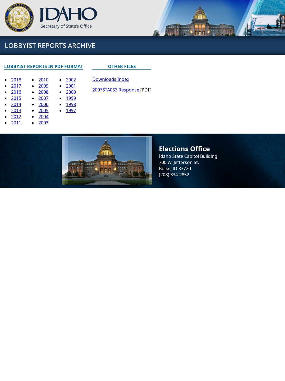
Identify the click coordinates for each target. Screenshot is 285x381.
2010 (43, 80)
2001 (71, 86)
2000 (71, 92)
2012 (16, 117)
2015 (16, 98)
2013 (16, 110)
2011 (16, 123)
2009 (43, 86)
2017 (16, 86)
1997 (71, 110)
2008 (43, 92)
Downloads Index (110, 79)
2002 (71, 80)
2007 (43, 98)
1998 (71, 104)
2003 (43, 123)
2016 (16, 92)
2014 (16, 104)
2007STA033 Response (115, 90)
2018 (16, 80)
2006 (43, 104)
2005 (43, 110)
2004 (43, 117)
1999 (71, 98)
